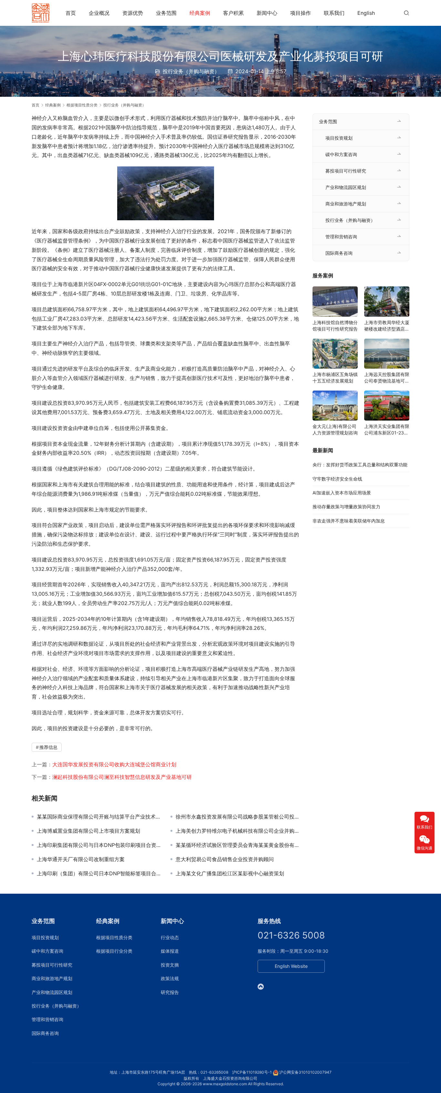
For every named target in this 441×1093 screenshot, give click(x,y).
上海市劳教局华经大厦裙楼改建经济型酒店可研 (386, 326)
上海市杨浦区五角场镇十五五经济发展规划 (335, 377)
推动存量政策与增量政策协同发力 (346, 506)
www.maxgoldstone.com (225, 1083)
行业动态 (170, 937)
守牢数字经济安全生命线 (337, 479)
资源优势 (132, 13)
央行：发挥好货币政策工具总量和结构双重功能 (360, 464)
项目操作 (300, 13)
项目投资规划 (339, 138)
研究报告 (170, 992)
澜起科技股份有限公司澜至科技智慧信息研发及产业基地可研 (122, 777)
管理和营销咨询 (341, 236)
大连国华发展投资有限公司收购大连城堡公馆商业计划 (114, 764)
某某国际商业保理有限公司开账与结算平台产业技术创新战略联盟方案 (99, 817)
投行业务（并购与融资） (191, 71)
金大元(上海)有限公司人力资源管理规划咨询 (335, 429)
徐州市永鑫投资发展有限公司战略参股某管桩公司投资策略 (238, 817)
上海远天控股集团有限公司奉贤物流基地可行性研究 (386, 378)
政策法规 (170, 978)
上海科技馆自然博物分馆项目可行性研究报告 (335, 326)
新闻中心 (267, 13)
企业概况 (99, 13)
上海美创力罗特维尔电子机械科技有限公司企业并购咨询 (238, 831)
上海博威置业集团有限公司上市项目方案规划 (88, 831)
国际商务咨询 (339, 253)
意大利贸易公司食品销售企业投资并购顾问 (225, 859)
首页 (71, 13)
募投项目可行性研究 (345, 171)
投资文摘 (170, 965)
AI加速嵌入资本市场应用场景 (342, 492)
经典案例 (200, 13)
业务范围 (166, 13)
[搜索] (406, 12)
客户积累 (233, 13)
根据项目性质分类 (114, 937)
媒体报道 (170, 951)
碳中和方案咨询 (341, 154)
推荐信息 (48, 747)
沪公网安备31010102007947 (305, 1072)
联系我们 (334, 13)
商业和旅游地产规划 (345, 203)
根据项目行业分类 (114, 951)
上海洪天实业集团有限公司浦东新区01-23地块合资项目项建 (386, 429)
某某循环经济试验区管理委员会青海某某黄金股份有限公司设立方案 (238, 845)
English (366, 13)
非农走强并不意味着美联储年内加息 (349, 520)
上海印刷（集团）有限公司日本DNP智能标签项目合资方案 (99, 873)
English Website (291, 966)
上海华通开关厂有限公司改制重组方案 (81, 859)
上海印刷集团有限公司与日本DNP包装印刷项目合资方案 (99, 845)
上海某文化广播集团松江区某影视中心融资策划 (230, 873)
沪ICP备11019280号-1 (252, 1072)
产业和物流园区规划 (345, 187)
